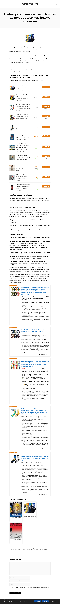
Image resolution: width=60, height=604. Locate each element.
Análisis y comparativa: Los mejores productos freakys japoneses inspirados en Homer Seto (29, 548)
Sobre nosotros (12, 4)
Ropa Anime (13, 546)
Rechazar (45, 601)
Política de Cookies (9, 600)
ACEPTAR (38, 601)
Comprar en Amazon (45, 322)
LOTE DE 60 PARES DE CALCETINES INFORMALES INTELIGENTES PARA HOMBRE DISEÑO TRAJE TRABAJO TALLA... (22, 147)
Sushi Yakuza (30, 4)
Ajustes (52, 601)
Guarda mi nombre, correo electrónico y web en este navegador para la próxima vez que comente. (30, 588)
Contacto (51, 4)
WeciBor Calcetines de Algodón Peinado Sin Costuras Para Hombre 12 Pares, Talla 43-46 (32, 330)
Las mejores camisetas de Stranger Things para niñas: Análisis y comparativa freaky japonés (29, 549)
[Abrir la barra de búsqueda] (56, 4)
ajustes (5, 602)
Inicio (5, 4)
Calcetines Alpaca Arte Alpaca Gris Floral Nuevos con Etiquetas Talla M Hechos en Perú (23, 157)
